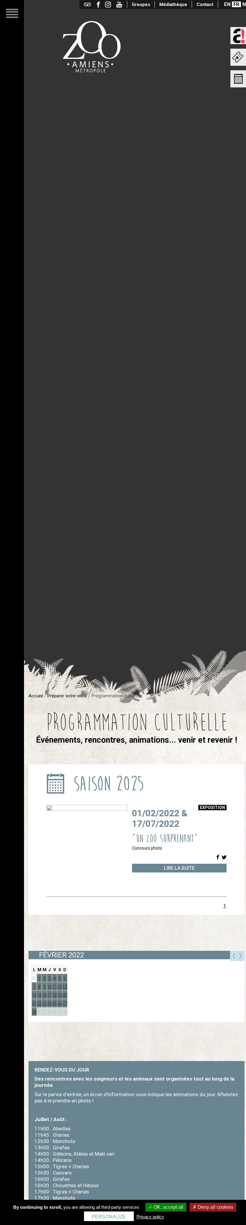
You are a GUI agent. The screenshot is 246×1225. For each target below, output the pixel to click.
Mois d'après (240, 956)
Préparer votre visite (67, 696)
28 (34, 1011)
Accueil (35, 696)
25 (54, 1003)
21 (34, 1003)
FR (236, 4)
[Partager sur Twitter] (224, 857)
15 (39, 995)
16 (44, 995)
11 (54, 986)
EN (227, 4)
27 (64, 1003)
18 (54, 995)
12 (59, 986)
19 (59, 995)
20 (64, 995)
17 (49, 995)
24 (49, 1003)
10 (49, 986)
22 (39, 1003)
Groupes (141, 4)
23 (44, 1003)
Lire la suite (179, 868)
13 (64, 986)
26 (59, 1003)
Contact (204, 4)
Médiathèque (173, 4)
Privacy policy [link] (150, 1216)
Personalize (109, 1216)
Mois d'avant (233, 956)
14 (34, 995)
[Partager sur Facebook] (217, 857)
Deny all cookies (214, 1207)
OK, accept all (167, 1207)
